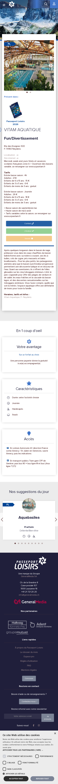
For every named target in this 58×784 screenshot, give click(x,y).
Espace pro (29, 656)
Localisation (10, 155)
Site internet (10, 158)
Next (51, 65)
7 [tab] (35, 543)
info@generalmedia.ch (29, 595)
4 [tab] (25, 543)
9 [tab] (42, 543)
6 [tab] (32, 543)
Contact (28, 223)
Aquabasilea (29, 517)
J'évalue (28, 231)
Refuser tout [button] (42, 778)
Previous (7, 65)
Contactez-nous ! (29, 701)
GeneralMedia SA (29, 576)
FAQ (29, 665)
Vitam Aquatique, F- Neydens (17, 297)
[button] (29, 750)
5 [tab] (28, 543)
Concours (29, 678)
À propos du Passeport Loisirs (29, 647)
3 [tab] (22, 543)
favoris (28, 238)
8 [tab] (38, 543)
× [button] (55, 733)
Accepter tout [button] (16, 778)
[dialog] (29, 757)
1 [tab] (27, 92)
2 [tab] (30, 92)
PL (9, 44)
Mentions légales (29, 670)
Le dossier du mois (29, 652)
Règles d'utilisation (29, 661)
